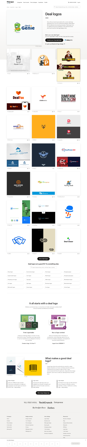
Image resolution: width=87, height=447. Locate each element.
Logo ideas (65, 429)
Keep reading (17, 387)
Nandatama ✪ (10, 111)
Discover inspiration (29, 424)
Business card (47, 420)
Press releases (9, 422)
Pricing (27, 427)
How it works (26, 2)
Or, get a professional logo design (54, 44)
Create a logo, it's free (28, 343)
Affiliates (65, 427)
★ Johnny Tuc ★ (61, 196)
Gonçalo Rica (10, 196)
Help (64, 437)
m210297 (60, 253)
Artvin (9, 73)
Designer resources (67, 433)
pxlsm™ (34, 168)
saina (26, 376)
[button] (85, 440)
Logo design (46, 418)
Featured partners (66, 435)
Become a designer (67, 418)
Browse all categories (48, 433)
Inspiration (40, 2)
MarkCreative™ (36, 73)
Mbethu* (34, 139)
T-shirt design (47, 429)
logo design (61, 28)
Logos (16, 7)
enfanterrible (35, 111)
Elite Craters (10, 139)
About (8, 418)
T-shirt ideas (65, 431)
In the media (9, 424)
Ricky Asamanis (39, 46)
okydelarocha (61, 168)
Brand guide (46, 424)
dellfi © (60, 225)
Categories (19, 2)
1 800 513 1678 (72, 2)
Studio (45, 2)
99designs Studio (29, 429)
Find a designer (33, 2)
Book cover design (48, 431)
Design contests (29, 418)
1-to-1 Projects (28, 420)
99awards (65, 424)
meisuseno (35, 196)
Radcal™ (35, 253)
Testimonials (9, 427)
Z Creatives (60, 83)
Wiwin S (60, 111)
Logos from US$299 (57, 343)
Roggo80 (9, 168)
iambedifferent (10, 375)
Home (8, 7)
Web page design (47, 422)
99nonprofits (9, 429)
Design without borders (67, 422)
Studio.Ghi (10, 225)
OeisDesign (35, 225)
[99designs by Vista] (10, 2)
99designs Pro (28, 431)
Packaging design (47, 427)
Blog (64, 420)
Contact (8, 420)
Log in (78, 2)
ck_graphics (60, 139)
